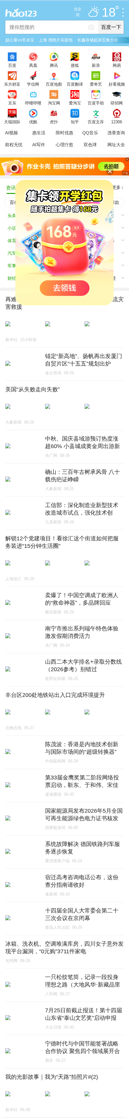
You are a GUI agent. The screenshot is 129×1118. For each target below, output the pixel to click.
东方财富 (12, 84)
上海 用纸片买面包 (56, 40)
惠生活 (38, 132)
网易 (117, 65)
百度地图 (54, 84)
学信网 (33, 84)
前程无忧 (14, 144)
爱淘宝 (75, 103)
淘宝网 (54, 103)
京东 (12, 103)
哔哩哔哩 (33, 103)
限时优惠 (64, 132)
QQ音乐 (90, 132)
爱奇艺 (96, 84)
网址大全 (116, 144)
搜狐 (75, 65)
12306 (116, 122)
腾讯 (54, 65)
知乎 (75, 122)
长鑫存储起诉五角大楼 (97, 40)
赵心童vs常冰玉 (19, 40)
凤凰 (33, 65)
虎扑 (54, 122)
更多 (116, 187)
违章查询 (116, 132)
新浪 (96, 65)
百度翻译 (75, 84)
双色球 (90, 144)
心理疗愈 (64, 144)
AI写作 (38, 144)
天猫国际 (12, 122)
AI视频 (11, 132)
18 (109, 12)
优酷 (33, 122)
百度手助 (96, 103)
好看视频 (117, 84)
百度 (12, 65)
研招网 (117, 103)
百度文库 (96, 122)
